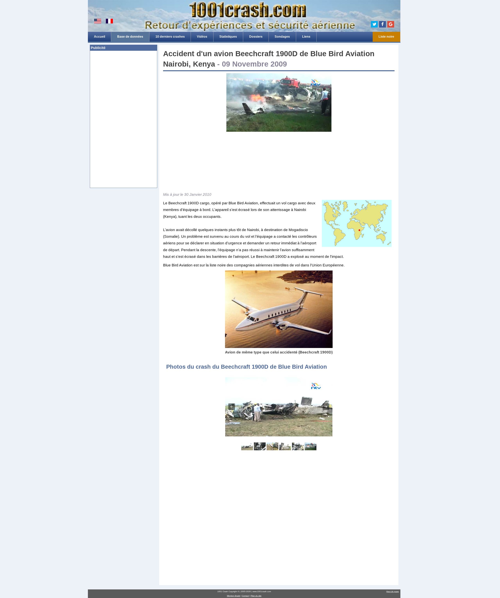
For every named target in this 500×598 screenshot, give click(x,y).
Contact (245, 596)
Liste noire (386, 36)
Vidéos (202, 36)
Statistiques (228, 36)
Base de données (130, 36)
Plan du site (256, 596)
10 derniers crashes (170, 36)
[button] (231, 406)
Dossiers (255, 36)
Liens (306, 36)
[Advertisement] (123, 82)
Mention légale (233, 596)
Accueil (99, 36)
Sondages (282, 36)
